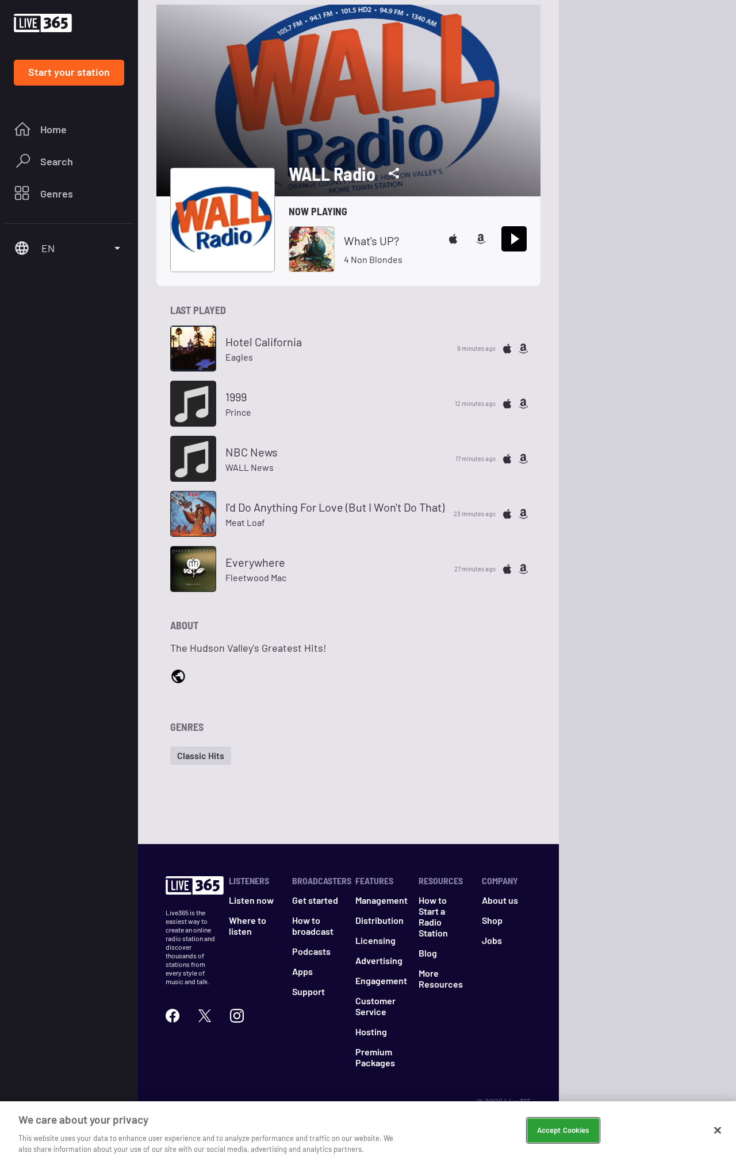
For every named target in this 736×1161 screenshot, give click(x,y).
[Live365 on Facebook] (172, 1016)
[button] (200, 755)
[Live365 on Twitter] (205, 1016)
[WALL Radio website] (178, 677)
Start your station (69, 71)
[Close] (717, 1130)
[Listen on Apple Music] (453, 239)
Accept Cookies (563, 1130)
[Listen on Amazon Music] (481, 239)
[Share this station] (393, 173)
